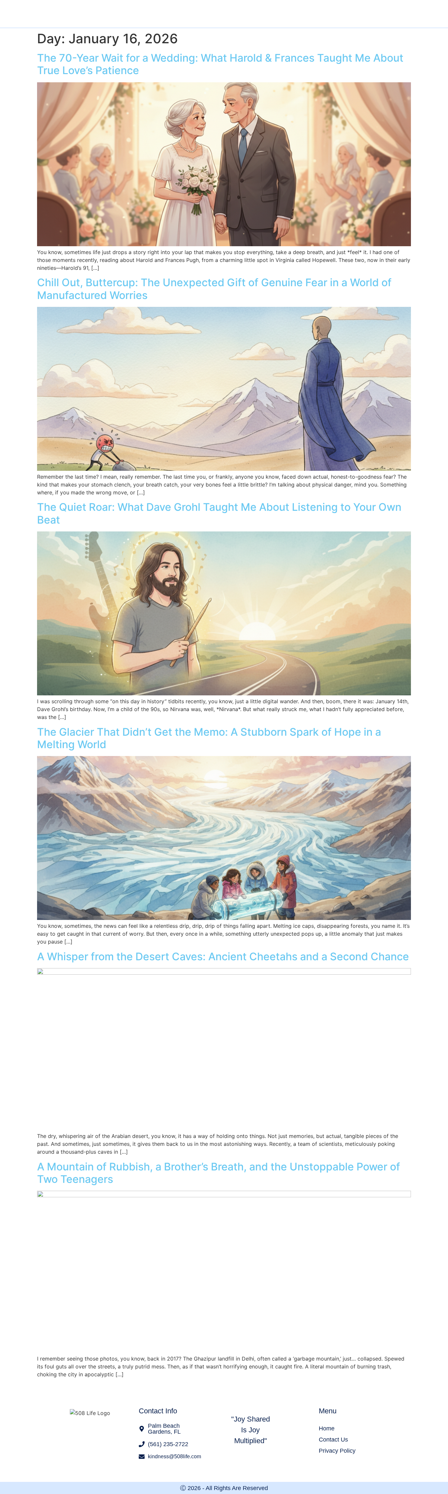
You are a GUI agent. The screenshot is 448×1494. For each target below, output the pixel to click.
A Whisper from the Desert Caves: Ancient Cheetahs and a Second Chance (223, 956)
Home (327, 1428)
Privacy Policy (337, 1450)
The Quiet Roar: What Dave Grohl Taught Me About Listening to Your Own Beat (219, 513)
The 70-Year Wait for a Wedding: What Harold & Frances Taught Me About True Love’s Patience (220, 64)
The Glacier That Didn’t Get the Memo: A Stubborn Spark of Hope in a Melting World (209, 738)
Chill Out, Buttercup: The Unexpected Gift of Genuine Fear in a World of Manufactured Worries (214, 288)
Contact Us (333, 1439)
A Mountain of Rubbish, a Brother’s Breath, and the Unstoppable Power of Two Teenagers (218, 1172)
